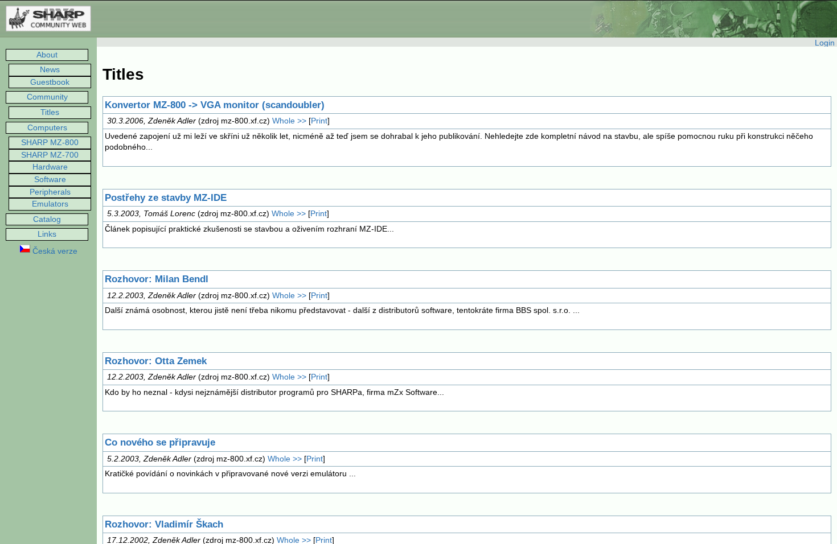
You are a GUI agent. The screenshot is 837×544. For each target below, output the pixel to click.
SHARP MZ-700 (50, 154)
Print (319, 120)
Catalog (47, 219)
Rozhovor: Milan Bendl (156, 279)
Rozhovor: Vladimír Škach (164, 524)
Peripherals (50, 191)
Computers (47, 127)
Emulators (50, 203)
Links (47, 233)
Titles (49, 112)
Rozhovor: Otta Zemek (156, 361)
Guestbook (49, 81)
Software (50, 179)
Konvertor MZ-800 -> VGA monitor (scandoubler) (215, 105)
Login (825, 42)
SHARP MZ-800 (50, 142)
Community (47, 96)
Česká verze (53, 250)
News (50, 69)
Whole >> (289, 120)
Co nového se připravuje (160, 442)
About (47, 54)
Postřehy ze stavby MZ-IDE (166, 197)
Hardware (50, 166)
